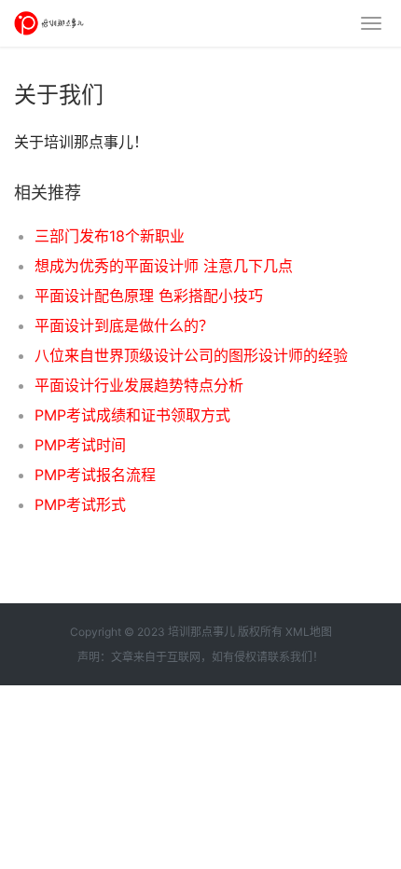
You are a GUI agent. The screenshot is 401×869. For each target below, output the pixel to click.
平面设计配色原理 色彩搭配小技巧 (149, 295)
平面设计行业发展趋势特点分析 (139, 385)
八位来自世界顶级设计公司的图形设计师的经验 (191, 355)
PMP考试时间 (80, 444)
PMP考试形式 (80, 504)
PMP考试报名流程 (95, 474)
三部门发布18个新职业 (110, 236)
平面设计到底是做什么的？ (124, 325)
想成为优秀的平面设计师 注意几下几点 (164, 265)
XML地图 (308, 632)
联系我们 (290, 657)
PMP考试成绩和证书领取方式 (132, 415)
